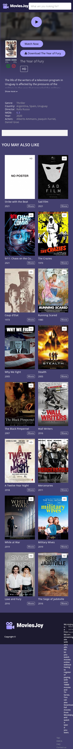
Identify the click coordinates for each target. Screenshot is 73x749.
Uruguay (42, 106)
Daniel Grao (12, 122)
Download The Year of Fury (44, 53)
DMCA (59, 741)
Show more (10, 91)
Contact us (61, 747)
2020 (19, 115)
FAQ (58, 744)
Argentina (22, 106)
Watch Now (32, 44)
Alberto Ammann (26, 119)
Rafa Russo (23, 109)
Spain (32, 106)
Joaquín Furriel (46, 119)
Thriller (20, 103)
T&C (58, 738)
